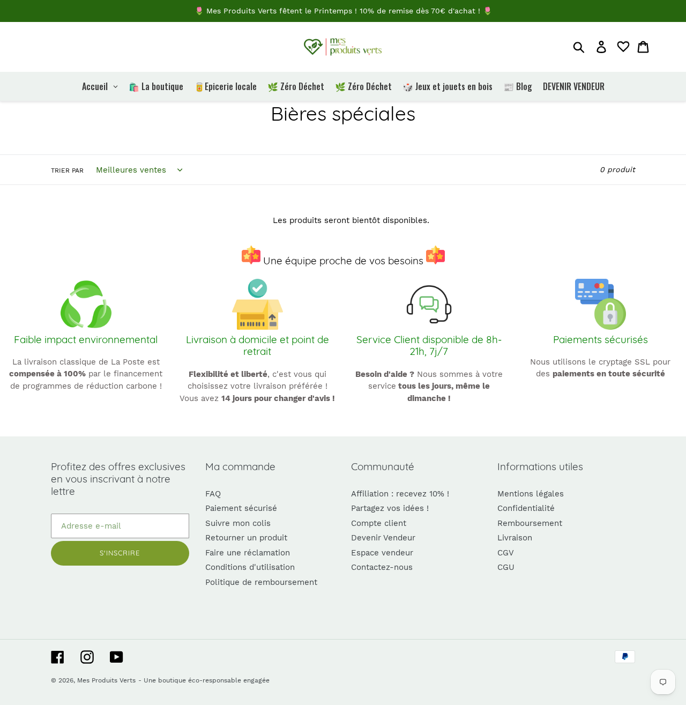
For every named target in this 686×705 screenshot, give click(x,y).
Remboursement (529, 523)
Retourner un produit (246, 538)
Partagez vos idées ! (390, 508)
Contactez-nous (382, 567)
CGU (505, 567)
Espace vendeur (382, 553)
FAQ (213, 494)
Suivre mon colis (238, 523)
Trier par (67, 170)
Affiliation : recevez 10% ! (400, 494)
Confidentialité (526, 508)
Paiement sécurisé (241, 508)
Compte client (378, 523)
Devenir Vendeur (383, 538)
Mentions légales (530, 494)
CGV (505, 553)
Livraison (514, 538)
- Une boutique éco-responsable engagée (204, 680)
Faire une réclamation (247, 553)
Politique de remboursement (261, 582)
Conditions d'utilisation (250, 567)
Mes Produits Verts (106, 680)
